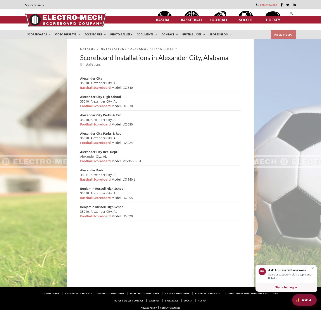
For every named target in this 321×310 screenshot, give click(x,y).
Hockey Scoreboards (207, 293)
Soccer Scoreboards (177, 293)
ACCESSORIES (94, 34)
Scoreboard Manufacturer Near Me (246, 293)
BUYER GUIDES (192, 34)
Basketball (192, 19)
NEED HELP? (283, 35)
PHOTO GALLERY (121, 34)
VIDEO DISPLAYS (66, 34)
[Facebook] (282, 4)
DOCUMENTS (145, 34)
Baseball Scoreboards (110, 293)
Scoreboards (51, 293)
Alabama (138, 49)
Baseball (164, 19)
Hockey (273, 19)
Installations (113, 49)
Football (219, 19)
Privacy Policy (149, 308)
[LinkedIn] (294, 4)
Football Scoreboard (96, 106)
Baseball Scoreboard (96, 87)
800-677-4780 (268, 5)
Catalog (88, 49)
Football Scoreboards (78, 293)
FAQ (275, 293)
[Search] (291, 13)
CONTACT (168, 34)
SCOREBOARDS (37, 34)
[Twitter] (287, 4)
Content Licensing (170, 308)
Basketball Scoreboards (144, 293)
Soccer (246, 19)
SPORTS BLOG (218, 34)
